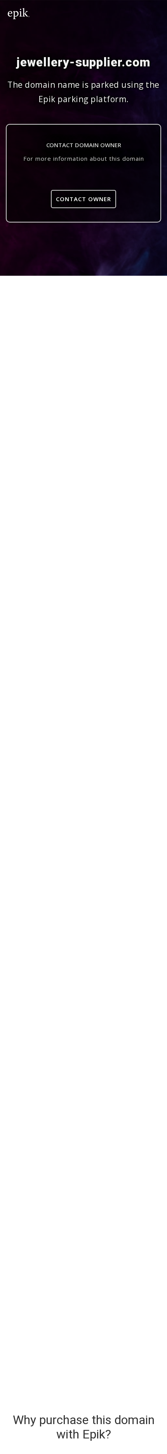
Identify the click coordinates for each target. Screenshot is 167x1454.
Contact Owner (83, 199)
